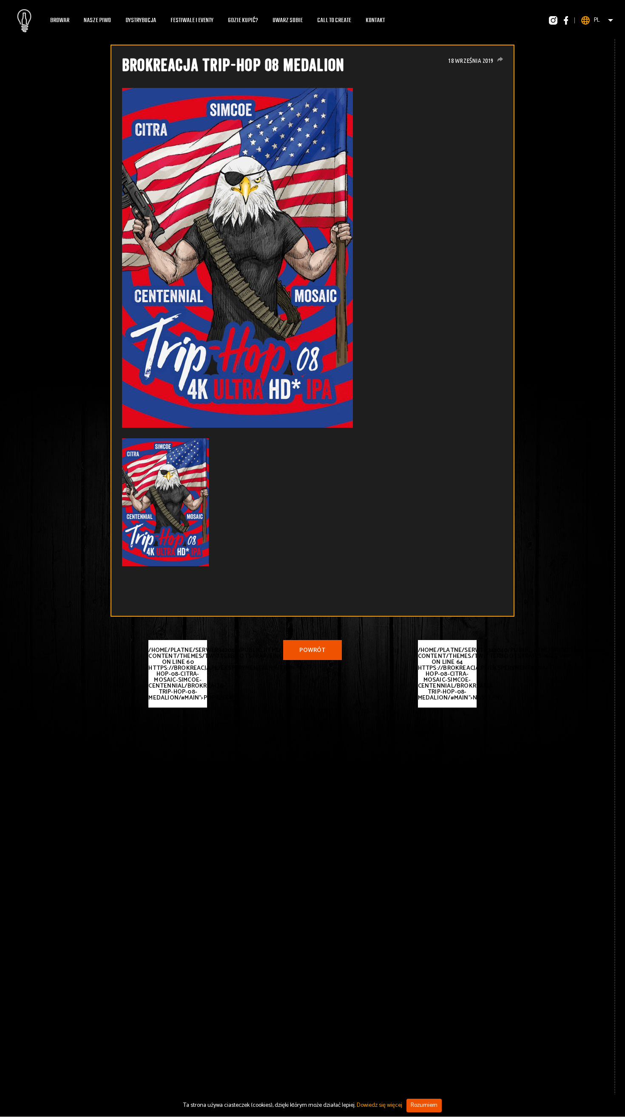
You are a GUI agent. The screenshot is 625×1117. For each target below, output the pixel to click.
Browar (59, 20)
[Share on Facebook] (500, 59)
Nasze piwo (97, 20)
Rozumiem (424, 1105)
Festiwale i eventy (191, 20)
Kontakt (375, 20)
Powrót (312, 650)
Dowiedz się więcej (379, 1105)
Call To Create (334, 20)
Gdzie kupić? (243, 20)
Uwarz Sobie (288, 20)
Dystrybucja (140, 20)
